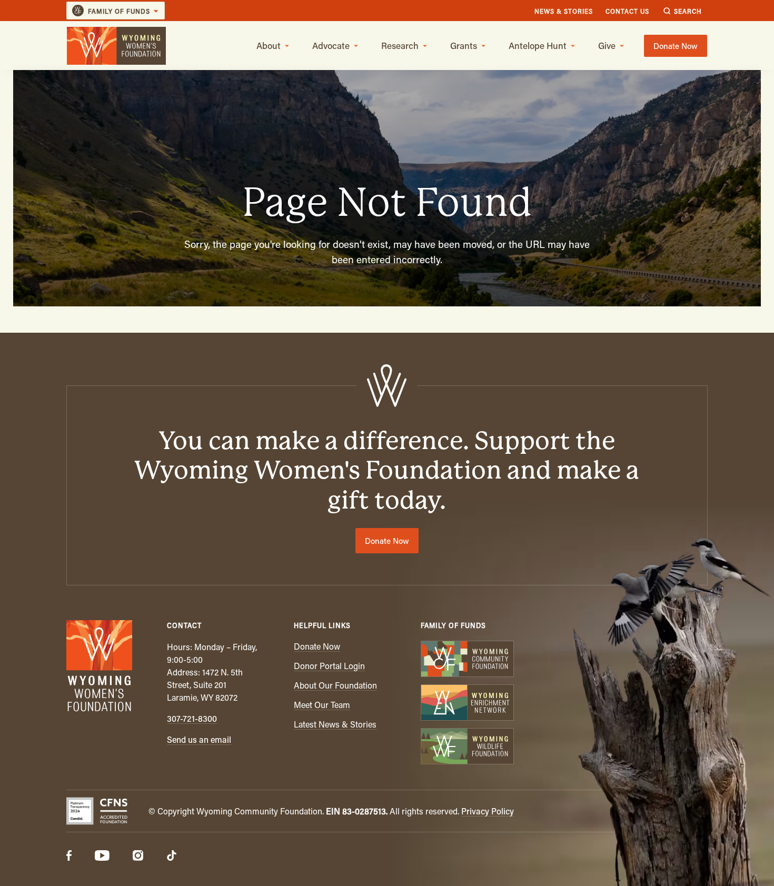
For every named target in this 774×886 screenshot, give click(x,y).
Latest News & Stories (335, 724)
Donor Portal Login (329, 665)
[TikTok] (171, 856)
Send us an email (199, 739)
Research (400, 45)
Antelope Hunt (538, 45)
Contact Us (627, 10)
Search (688, 10)
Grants (463, 45)
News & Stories (563, 10)
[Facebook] (69, 856)
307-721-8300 (192, 718)
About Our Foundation (335, 685)
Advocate (331, 45)
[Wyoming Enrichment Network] (467, 703)
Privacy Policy (487, 811)
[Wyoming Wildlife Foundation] (467, 747)
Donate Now (675, 46)
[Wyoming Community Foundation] (467, 660)
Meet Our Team (322, 704)
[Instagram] (138, 856)
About (268, 45)
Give (607, 45)
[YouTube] (102, 856)
